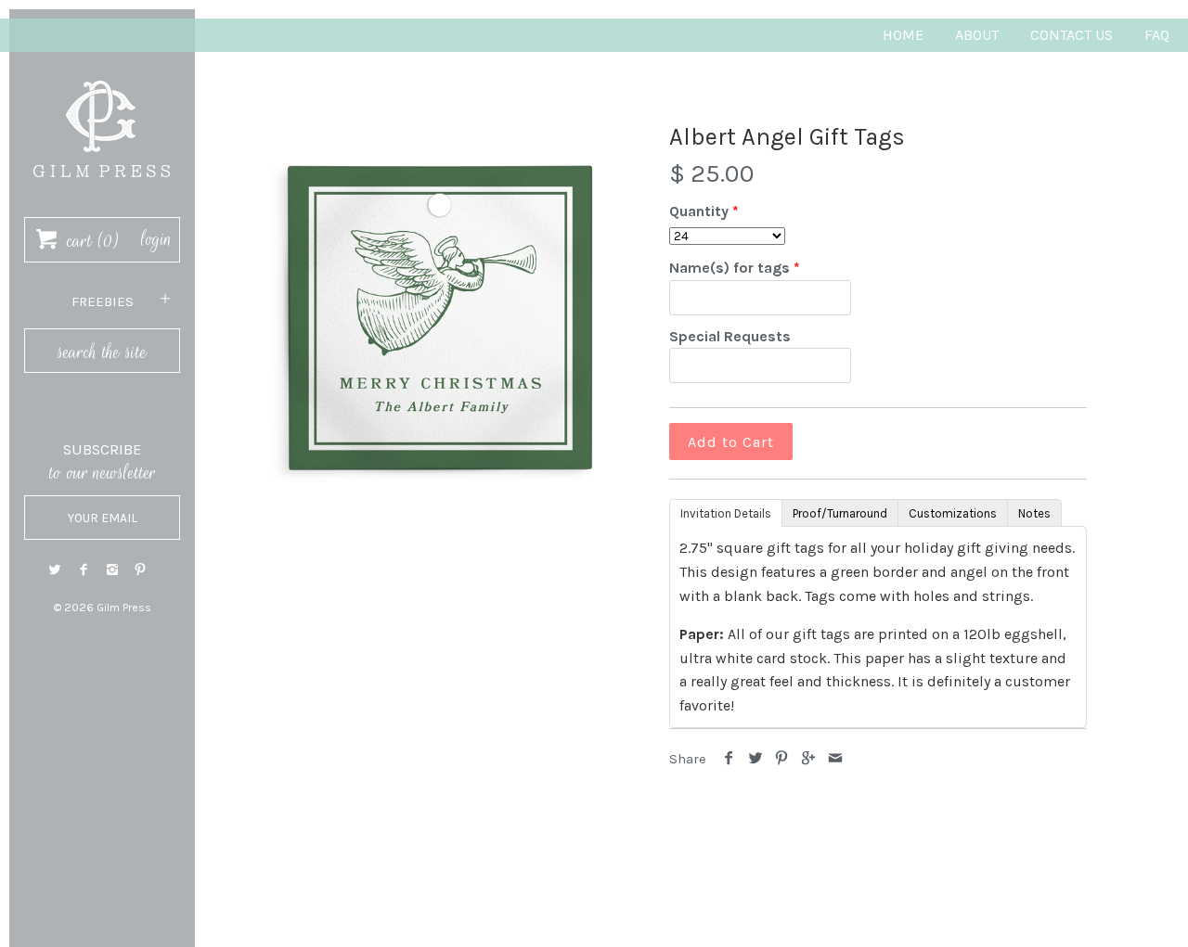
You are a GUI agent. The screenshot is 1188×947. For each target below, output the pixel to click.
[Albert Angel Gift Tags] (439, 313)
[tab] (725, 512)
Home (903, 35)
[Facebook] (83, 570)
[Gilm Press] (102, 72)
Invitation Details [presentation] (725, 513)
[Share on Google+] (809, 759)
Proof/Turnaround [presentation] (840, 513)
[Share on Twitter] (756, 759)
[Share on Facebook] (729, 759)
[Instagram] (112, 570)
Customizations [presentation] (953, 513)
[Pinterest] (140, 570)
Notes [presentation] (1034, 513)
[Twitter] (54, 570)
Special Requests (730, 336)
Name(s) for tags (729, 267)
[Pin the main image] (782, 759)
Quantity (699, 211)
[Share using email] (835, 759)
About (977, 35)
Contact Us (1071, 35)
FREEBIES (102, 301)
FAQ (1156, 35)
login (156, 239)
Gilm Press (124, 607)
